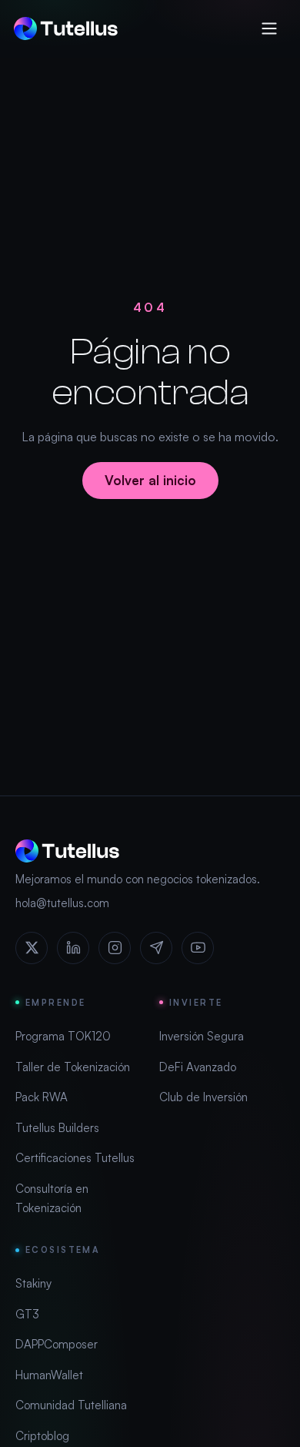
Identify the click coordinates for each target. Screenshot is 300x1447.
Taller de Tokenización (72, 1067)
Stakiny (33, 1283)
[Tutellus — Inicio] (66, 28)
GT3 (27, 1314)
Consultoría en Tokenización (51, 1198)
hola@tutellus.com (62, 903)
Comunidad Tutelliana (71, 1405)
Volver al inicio (150, 480)
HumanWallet (49, 1375)
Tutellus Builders (57, 1127)
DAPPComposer (56, 1344)
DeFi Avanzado (197, 1067)
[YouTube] (198, 948)
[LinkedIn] (73, 948)
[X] (31, 948)
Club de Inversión (203, 1097)
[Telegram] (156, 948)
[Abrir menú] (269, 28)
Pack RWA (41, 1097)
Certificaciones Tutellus (75, 1158)
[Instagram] (114, 948)
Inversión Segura (201, 1036)
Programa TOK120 (63, 1036)
